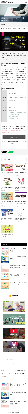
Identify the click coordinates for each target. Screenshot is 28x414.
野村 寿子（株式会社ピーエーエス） (20, 188)
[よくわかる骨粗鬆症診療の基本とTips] (5, 259)
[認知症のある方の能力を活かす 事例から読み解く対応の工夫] (5, 268)
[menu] (26, 2)
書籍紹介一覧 (4, 376)
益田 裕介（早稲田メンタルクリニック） (20, 173)
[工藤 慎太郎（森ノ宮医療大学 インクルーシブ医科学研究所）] (21, 196)
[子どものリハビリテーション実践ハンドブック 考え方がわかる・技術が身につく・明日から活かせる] (5, 251)
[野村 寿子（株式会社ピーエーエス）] (21, 181)
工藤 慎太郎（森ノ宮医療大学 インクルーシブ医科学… (20, 203)
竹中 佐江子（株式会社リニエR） (7, 173)
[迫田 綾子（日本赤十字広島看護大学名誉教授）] (21, 213)
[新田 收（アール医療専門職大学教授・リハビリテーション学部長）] (7, 213)
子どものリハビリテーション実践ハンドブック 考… (18, 249)
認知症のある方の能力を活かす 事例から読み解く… (18, 266)
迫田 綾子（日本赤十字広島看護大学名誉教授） (20, 219)
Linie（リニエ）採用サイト (20, 373)
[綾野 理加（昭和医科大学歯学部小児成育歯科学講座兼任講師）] (7, 196)
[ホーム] (1, 28)
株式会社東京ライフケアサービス (16, 116)
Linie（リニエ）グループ (19, 370)
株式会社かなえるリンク (14, 114)
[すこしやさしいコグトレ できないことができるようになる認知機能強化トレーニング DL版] (5, 285)
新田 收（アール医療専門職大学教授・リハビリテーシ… (7, 220)
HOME (2, 370)
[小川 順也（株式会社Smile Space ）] (7, 181)
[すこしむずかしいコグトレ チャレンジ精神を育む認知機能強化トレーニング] (5, 276)
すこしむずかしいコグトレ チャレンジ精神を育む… (18, 275)
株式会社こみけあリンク (14, 118)
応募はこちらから (14, 137)
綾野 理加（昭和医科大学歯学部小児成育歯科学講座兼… (7, 203)
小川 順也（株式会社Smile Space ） (7, 188)
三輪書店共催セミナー (6, 373)
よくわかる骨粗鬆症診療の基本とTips (18, 257)
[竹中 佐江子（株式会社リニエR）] (7, 167)
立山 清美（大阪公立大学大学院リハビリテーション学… (7, 236)
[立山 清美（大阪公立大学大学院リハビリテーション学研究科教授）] (7, 229)
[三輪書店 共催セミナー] (8, 2)
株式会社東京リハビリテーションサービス (18, 112)
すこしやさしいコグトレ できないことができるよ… (18, 283)
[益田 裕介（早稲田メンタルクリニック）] (21, 167)
